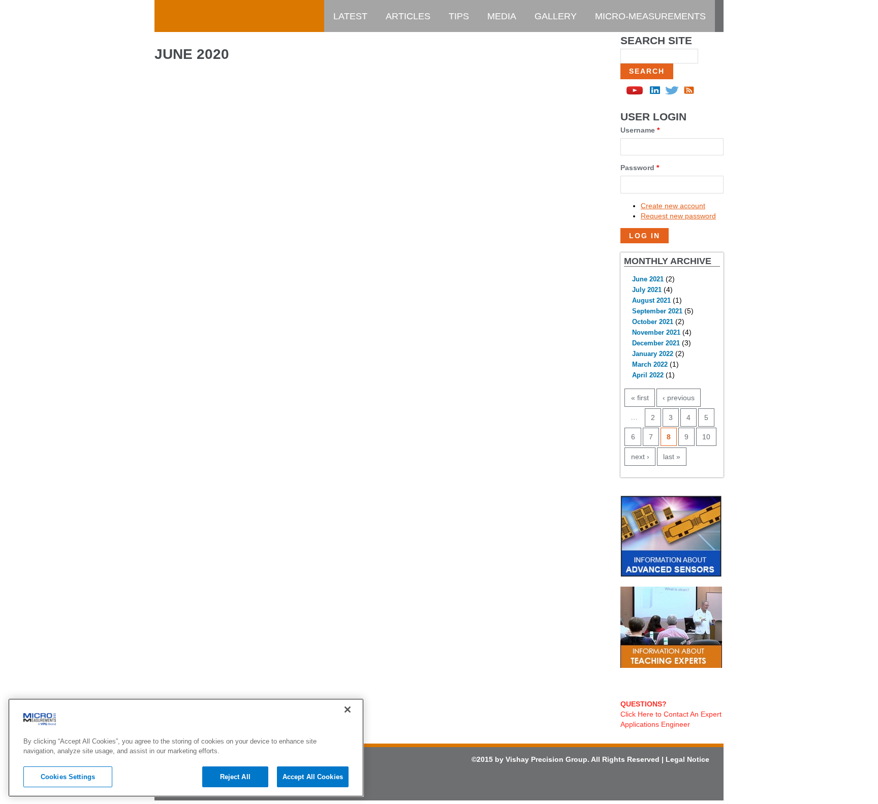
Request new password (678, 216)
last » (671, 457)
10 (706, 437)
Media (501, 16)
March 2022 (650, 364)
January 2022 (652, 354)
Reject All (235, 777)
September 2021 (657, 311)
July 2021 (647, 290)
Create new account (673, 206)
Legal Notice (687, 759)
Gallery (556, 16)
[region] (186, 747)
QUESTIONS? (643, 704)
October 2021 (652, 322)
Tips (459, 16)
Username (640, 130)
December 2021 (656, 343)
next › (640, 457)
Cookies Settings (68, 777)
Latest (350, 16)
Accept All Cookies (313, 777)
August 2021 (651, 300)
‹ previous (679, 398)
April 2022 (648, 375)
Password (639, 168)
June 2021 (648, 279)
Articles (408, 16)
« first (640, 398)
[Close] (347, 709)
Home (177, 16)
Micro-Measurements (650, 16)
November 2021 (656, 332)
